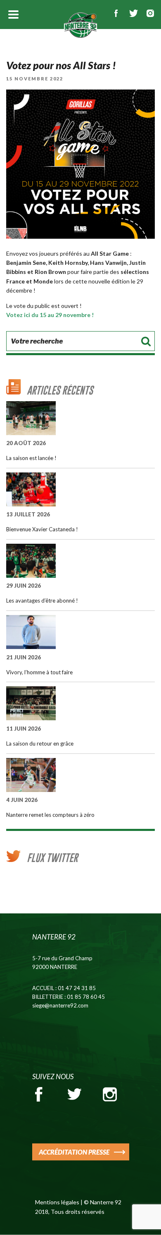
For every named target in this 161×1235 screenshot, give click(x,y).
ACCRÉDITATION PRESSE (74, 1152)
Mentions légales (57, 1202)
